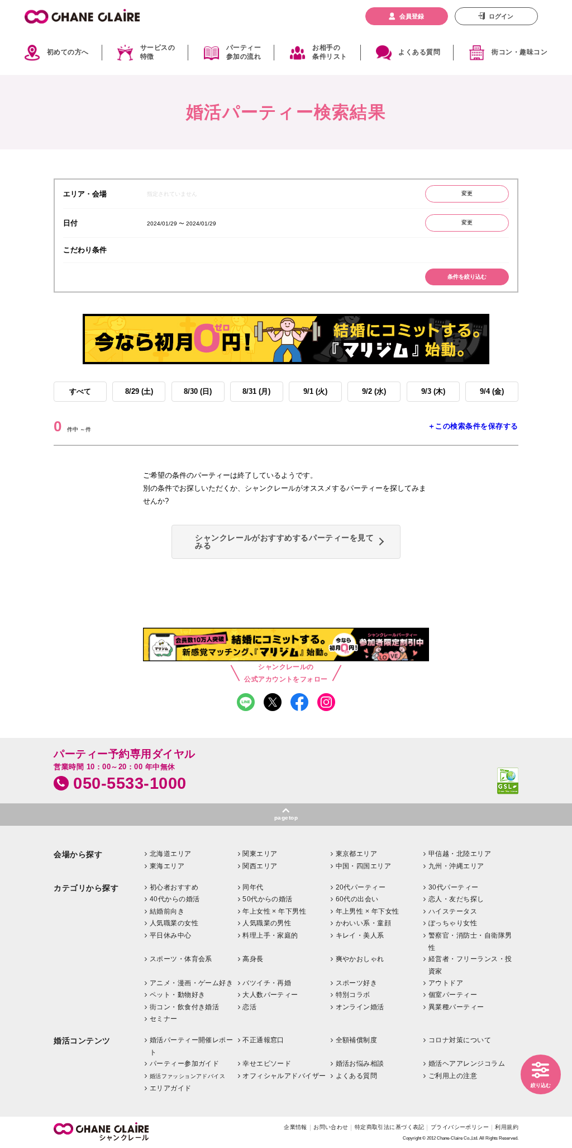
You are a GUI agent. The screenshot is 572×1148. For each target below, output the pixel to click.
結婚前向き (167, 911)
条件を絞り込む (467, 277)
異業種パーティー (456, 1007)
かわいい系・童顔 (364, 923)
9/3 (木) (433, 391)
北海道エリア (171, 853)
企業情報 (295, 1127)
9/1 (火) (315, 391)
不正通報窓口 (263, 1040)
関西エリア (259, 866)
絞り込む (541, 1085)
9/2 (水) (374, 391)
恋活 (249, 1007)
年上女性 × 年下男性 (274, 911)
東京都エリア (357, 853)
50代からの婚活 (267, 899)
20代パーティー (361, 887)
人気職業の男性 (266, 923)
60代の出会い (357, 899)
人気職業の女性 (174, 923)
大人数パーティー (270, 994)
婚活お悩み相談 (360, 1063)
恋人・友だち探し (456, 899)
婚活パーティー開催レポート (191, 1046)
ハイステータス (452, 911)
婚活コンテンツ (82, 1041)
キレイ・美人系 (360, 935)
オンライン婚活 (360, 1007)
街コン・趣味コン (519, 52)
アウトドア (445, 983)
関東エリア (259, 853)
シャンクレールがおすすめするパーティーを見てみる (284, 541)
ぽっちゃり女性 (452, 923)
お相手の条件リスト (329, 52)
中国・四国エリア (364, 866)
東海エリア (167, 866)
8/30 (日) (198, 391)
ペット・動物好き (178, 994)
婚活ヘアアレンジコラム (466, 1063)
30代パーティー (453, 887)
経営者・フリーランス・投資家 (470, 965)
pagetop (286, 818)
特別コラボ (353, 994)
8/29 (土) (139, 391)
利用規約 (506, 1127)
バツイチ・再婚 (266, 983)
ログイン (501, 16)
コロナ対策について (459, 1040)
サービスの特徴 (157, 52)
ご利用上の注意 (452, 1075)
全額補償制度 (357, 1040)
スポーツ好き (357, 983)
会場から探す (78, 854)
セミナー (164, 1018)
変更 (467, 193)
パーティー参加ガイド (185, 1063)
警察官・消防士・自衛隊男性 (470, 941)
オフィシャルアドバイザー (284, 1075)
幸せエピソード (266, 1063)
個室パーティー (452, 994)
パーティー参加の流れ (243, 52)
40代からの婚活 (175, 899)
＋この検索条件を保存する (473, 426)
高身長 (252, 959)
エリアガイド (171, 1088)
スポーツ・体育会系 (181, 959)
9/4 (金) (492, 391)
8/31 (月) (256, 391)
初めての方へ (68, 52)
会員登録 (411, 16)
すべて (80, 391)
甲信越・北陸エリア (459, 853)
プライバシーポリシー (460, 1127)
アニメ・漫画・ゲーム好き (191, 983)
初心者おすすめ (174, 887)
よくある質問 (419, 52)
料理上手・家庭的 (270, 935)
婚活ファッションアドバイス (187, 1076)
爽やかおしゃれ (360, 959)
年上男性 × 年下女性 (367, 911)
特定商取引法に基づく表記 (390, 1127)
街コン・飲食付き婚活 (185, 1007)
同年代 (252, 887)
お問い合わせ (331, 1127)
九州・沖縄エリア (456, 866)
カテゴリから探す (86, 888)
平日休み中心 (171, 935)
